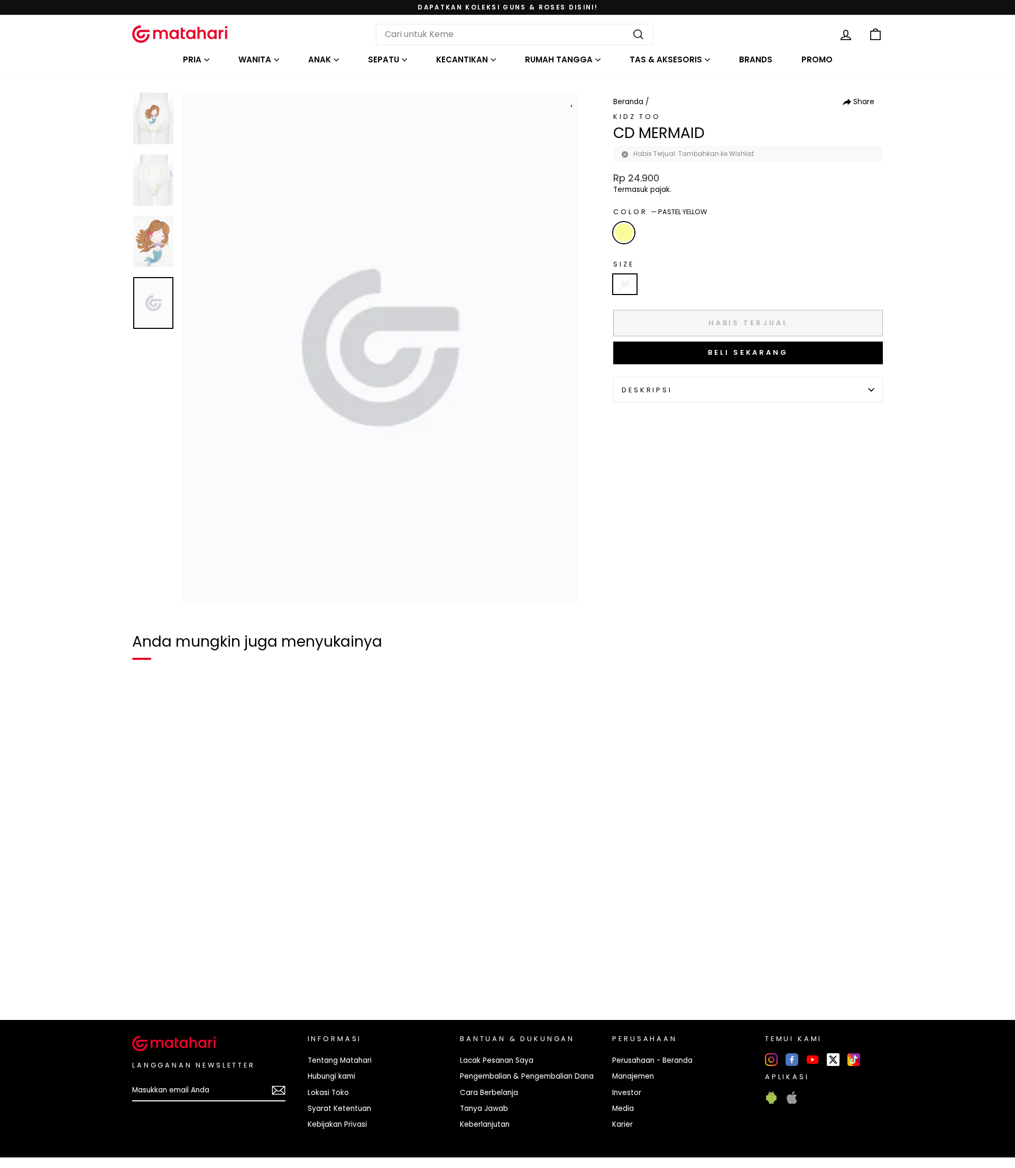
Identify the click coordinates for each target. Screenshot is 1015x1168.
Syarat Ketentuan (339, 1108)
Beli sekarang (748, 352)
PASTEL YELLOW (623, 232)
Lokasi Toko (328, 1093)
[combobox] (514, 34)
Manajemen (633, 1076)
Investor (626, 1093)
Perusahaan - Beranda (652, 1060)
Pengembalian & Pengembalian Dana (527, 1076)
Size (623, 264)
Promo (817, 59)
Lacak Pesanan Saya (496, 1060)
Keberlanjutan (485, 1124)
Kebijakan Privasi (337, 1124)
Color (660, 211)
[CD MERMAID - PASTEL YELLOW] (147, 975)
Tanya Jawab (484, 1108)
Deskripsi (647, 389)
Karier (622, 1124)
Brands (755, 59)
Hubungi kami (331, 1076)
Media (623, 1108)
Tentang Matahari (340, 1060)
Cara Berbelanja (489, 1093)
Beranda (628, 102)
